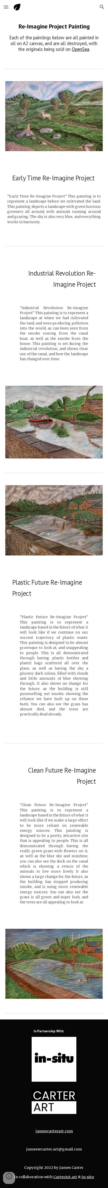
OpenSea (80, 49)
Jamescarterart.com (54, 1131)
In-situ (87, 1177)
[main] (54, 37)
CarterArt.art (65, 1177)
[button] (6, 7)
